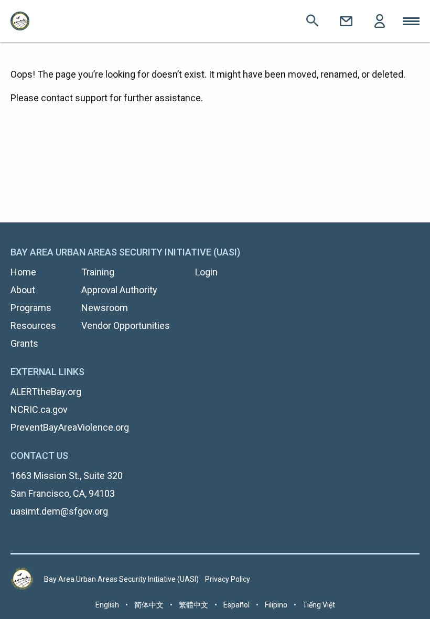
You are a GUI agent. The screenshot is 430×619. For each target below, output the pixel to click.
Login (379, 21)
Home (23, 272)
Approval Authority (119, 289)
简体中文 (149, 605)
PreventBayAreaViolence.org (69, 427)
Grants (24, 343)
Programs (30, 307)
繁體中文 (193, 605)
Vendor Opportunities (125, 325)
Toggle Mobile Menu (411, 21)
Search (312, 21)
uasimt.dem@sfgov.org (59, 511)
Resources (33, 325)
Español (236, 605)
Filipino (276, 605)
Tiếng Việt (319, 605)
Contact (346, 21)
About (22, 289)
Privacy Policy (227, 579)
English (107, 605)
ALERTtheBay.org (45, 391)
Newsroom (104, 307)
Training (97, 272)
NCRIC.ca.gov (39, 409)
